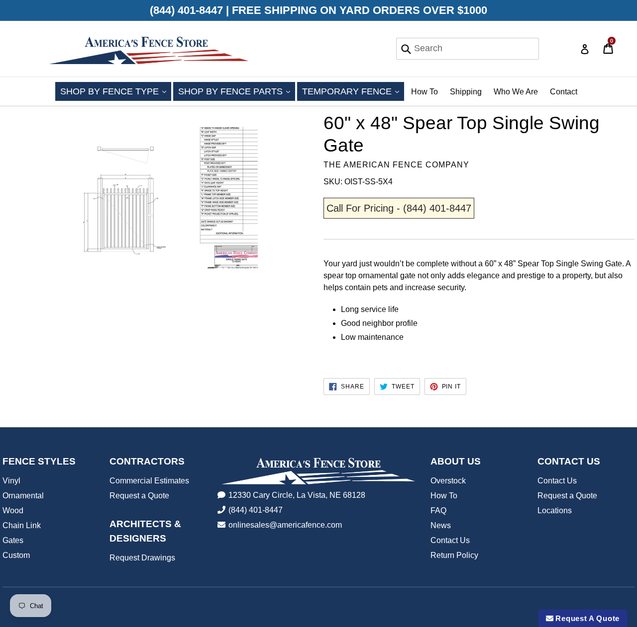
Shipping (466, 91)
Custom (16, 555)
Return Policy (454, 555)
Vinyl (11, 480)
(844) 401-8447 (255, 510)
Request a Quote (139, 495)
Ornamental (23, 495)
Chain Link (21, 525)
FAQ (438, 510)
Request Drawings (142, 557)
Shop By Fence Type (115, 91)
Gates (12, 540)
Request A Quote (586, 618)
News (440, 525)
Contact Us (450, 540)
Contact (563, 91)
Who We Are (516, 91)
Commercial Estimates (149, 480)
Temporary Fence (353, 91)
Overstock (448, 480)
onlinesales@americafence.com (285, 525)
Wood (12, 510)
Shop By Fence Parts (236, 91)
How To (424, 91)
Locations (554, 510)
